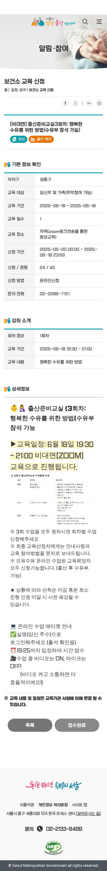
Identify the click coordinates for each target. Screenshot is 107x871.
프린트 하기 (99, 103)
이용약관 (27, 805)
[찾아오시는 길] (88, 814)
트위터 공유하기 (75, 103)
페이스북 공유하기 (65, 103)
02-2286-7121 (55, 294)
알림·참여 (18, 90)
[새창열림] (53, 848)
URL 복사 (89, 103)
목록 (30, 725)
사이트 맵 (79, 805)
